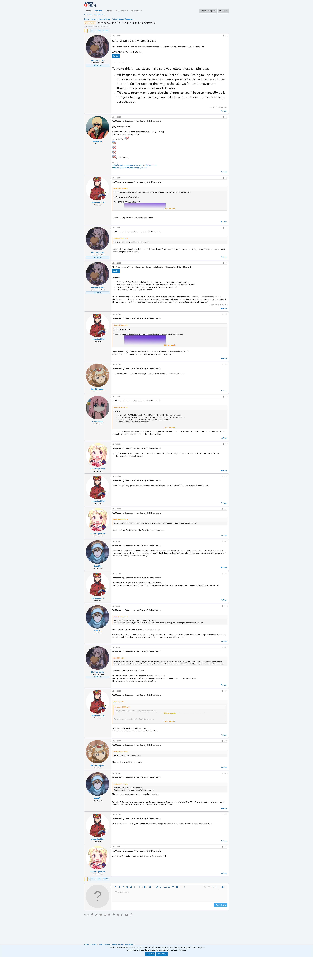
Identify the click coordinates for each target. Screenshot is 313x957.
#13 (226, 574)
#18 (226, 773)
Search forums (99, 15)
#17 (226, 741)
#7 (226, 364)
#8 (226, 397)
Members (135, 11)
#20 (226, 847)
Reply (225, 111)
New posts (88, 15)
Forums (98, 11)
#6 (226, 315)
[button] (127, 11)
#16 (226, 691)
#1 (226, 36)
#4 (226, 228)
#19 (226, 815)
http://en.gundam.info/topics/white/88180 (129, 168)
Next (105, 31)
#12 (226, 541)
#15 (226, 647)
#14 (226, 606)
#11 (226, 509)
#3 (226, 178)
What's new (121, 11)
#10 (226, 477)
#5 (226, 263)
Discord (109, 11)
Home (88, 11)
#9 (226, 444)
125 (99, 31)
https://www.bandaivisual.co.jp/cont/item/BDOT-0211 (134, 165)
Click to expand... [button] (170, 208)
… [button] (95, 31)
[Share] (223, 36)
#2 (226, 117)
